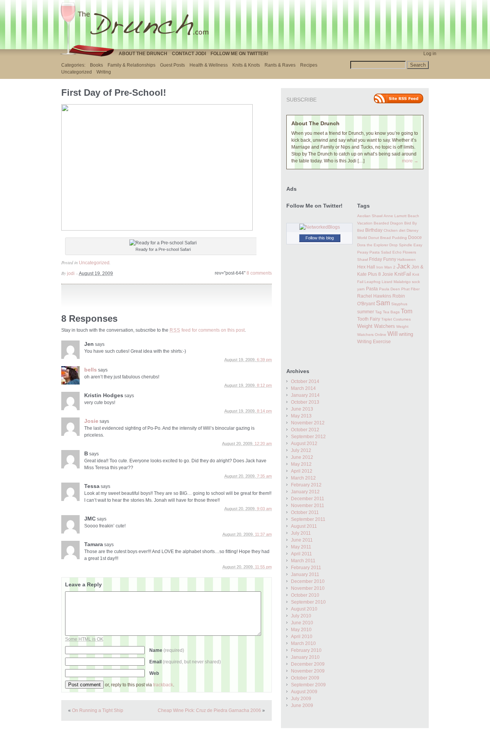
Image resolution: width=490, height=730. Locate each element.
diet (402, 230)
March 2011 (303, 560)
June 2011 (302, 540)
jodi (71, 273)
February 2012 (306, 485)
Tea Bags (391, 312)
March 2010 (303, 643)
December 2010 (308, 581)
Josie (91, 421)
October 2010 (305, 595)
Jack (403, 266)
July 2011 (301, 533)
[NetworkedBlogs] (319, 227)
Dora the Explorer (372, 245)
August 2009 (304, 691)
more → (410, 161)
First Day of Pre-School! (113, 92)
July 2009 (301, 698)
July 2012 (301, 450)
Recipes (308, 65)
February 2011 (306, 567)
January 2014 (305, 395)
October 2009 (305, 678)
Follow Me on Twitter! (239, 53)
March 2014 (303, 388)
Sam (383, 303)
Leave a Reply (83, 584)
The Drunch (137, 24)
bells (90, 370)
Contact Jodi (189, 53)
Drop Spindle (400, 245)
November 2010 (308, 588)
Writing (103, 72)
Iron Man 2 (385, 267)
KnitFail (402, 274)
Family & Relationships (131, 65)
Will (392, 333)
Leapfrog (372, 282)
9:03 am (264, 508)
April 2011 (301, 554)
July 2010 (301, 616)
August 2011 (304, 526)
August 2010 (304, 609)
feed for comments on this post (207, 330)
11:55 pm (263, 567)
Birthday (373, 230)
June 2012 (302, 457)
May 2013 (301, 416)
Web (154, 673)
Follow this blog (319, 238)
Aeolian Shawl (369, 216)
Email (185, 662)
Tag (378, 312)
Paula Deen (389, 289)
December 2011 (307, 498)
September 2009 (308, 684)
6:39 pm (264, 359)
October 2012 (305, 429)
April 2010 (301, 636)
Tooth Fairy (368, 319)
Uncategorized (76, 72)
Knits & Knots (246, 65)
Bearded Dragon (388, 223)
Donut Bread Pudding (387, 238)
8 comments (259, 273)
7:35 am (264, 476)
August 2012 (304, 443)
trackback (163, 684)
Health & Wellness (208, 65)
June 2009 (302, 705)
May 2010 (301, 629)
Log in (429, 53)
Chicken (391, 230)
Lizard (387, 282)
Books (96, 65)
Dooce (415, 237)
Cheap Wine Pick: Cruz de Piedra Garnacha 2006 (209, 710)
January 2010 (305, 657)
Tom (406, 311)
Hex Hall (366, 267)
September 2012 (308, 436)
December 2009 (308, 664)
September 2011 (308, 519)
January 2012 (305, 491)
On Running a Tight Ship (97, 710)
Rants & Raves (280, 65)
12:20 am (263, 443)
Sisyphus (399, 304)
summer (365, 311)
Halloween (406, 259)
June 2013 (302, 409)
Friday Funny (382, 259)
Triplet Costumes (396, 319)
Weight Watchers (376, 326)
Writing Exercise (374, 341)
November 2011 (307, 505)
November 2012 (308, 423)
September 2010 (308, 602)
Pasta (372, 288)
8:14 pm (264, 411)
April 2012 (301, 471)
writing (406, 334)
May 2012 (301, 464)
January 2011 (305, 574)
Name (166, 650)
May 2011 (301, 547)
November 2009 (308, 671)
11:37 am (263, 534)
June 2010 (302, 622)
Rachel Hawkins (374, 296)
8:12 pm (264, 385)
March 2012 (303, 478)
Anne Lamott (395, 216)
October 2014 (305, 381)
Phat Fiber (410, 289)
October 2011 (305, 512)
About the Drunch (143, 53)
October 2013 (305, 402)
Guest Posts (172, 65)
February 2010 (306, 650)
